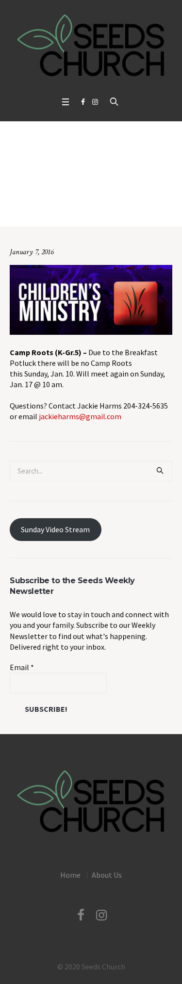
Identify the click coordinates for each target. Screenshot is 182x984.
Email (22, 667)
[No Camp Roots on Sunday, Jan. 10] (91, 298)
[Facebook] (83, 102)
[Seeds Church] (91, 46)
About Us (107, 875)
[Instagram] (95, 102)
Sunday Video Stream (55, 529)
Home (15, 211)
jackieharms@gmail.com (80, 416)
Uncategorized (50, 211)
